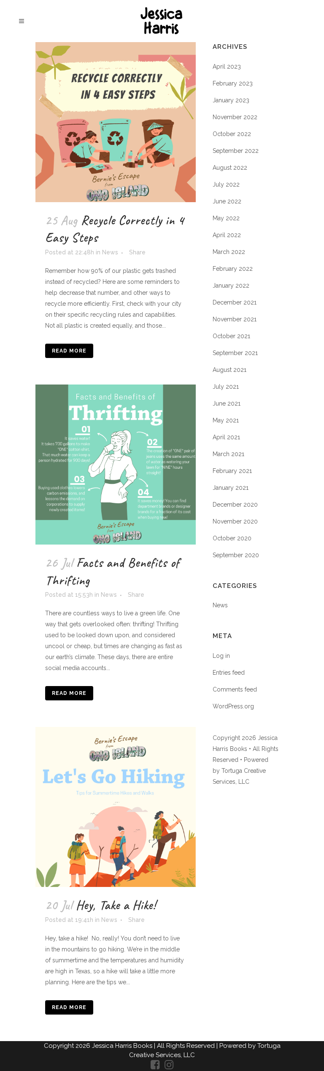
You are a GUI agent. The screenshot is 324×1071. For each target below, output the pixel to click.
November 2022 (235, 117)
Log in (221, 655)
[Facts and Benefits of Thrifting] (115, 465)
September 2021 (235, 353)
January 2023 (231, 100)
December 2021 (234, 302)
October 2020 (232, 538)
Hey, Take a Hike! (116, 905)
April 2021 (226, 437)
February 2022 (233, 268)
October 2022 (232, 134)
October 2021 (231, 336)
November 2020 (235, 521)
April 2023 (227, 66)
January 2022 (231, 285)
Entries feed (229, 672)
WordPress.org (233, 706)
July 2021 (226, 386)
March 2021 (228, 454)
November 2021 (234, 319)
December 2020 (235, 504)
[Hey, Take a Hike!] (115, 807)
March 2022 (229, 251)
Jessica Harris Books (123, 1046)
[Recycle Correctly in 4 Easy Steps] (115, 122)
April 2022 (227, 235)
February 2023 (233, 83)
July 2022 (226, 184)
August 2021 (229, 369)
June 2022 (227, 201)
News (110, 252)
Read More (69, 351)
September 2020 (236, 555)
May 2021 (226, 420)
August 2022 (230, 167)
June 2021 (226, 403)
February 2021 (232, 470)
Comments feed (235, 689)
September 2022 (236, 150)
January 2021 (230, 487)
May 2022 (226, 218)
